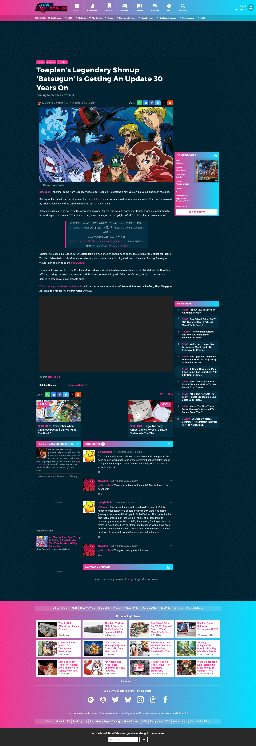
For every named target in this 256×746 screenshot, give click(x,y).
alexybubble (105, 451)
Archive (179, 608)
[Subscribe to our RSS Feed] (90, 700)
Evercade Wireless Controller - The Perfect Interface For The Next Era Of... (199, 422)
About (65, 608)
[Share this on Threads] (164, 102)
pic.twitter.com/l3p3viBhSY (109, 241)
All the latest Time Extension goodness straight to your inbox (128, 733)
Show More (127, 681)
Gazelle (179, 177)
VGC (167, 721)
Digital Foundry (112, 721)
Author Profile (47, 476)
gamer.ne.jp (54, 377)
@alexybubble (105, 485)
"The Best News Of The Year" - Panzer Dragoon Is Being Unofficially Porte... (199, 397)
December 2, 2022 (118, 245)
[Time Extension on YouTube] (103, 700)
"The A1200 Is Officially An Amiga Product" (198, 311)
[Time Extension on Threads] (152, 700)
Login (236, 9)
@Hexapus (103, 507)
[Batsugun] (106, 144)
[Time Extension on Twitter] (115, 700)
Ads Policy (166, 608)
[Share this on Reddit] (170, 102)
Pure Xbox (95, 721)
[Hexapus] (89, 489)
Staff (74, 608)
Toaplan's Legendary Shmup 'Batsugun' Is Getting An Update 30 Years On (99, 79)
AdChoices (147, 713)
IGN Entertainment (110, 713)
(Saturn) (77, 385)
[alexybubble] (89, 460)
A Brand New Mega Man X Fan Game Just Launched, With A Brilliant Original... (199, 372)
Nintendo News (132, 721)
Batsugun (45, 191)
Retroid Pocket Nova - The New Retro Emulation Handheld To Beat (198, 334)
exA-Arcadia (97, 199)
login (131, 579)
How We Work (87, 608)
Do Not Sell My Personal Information (171, 713)
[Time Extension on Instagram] (140, 700)
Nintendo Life (63, 721)
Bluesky (63, 476)
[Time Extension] (51, 7)
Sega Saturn (78, 262)
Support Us (104, 608)
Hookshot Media (83, 713)
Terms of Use (150, 608)
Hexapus (103, 480)
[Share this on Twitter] (158, 102)
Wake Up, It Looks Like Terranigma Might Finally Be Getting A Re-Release (198, 347)
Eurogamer (156, 721)
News (40, 62)
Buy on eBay (195, 211)
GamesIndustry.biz (183, 721)
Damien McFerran (54, 102)
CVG (198, 721)
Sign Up (243, 9)
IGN (145, 721)
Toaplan (62, 62)
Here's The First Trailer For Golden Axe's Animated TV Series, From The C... (198, 409)
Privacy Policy (132, 608)
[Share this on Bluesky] (145, 102)
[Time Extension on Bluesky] (128, 700)
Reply (74, 476)
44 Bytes (134, 713)
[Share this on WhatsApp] (139, 102)
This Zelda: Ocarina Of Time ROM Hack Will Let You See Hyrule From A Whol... (199, 384)
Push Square (80, 721)
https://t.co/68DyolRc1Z (81, 241)
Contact (117, 608)
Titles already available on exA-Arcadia (60, 286)
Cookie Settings (194, 608)
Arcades (51, 62)
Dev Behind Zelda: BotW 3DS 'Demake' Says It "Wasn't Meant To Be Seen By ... (199, 322)
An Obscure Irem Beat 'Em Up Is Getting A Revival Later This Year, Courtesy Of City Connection (65, 542)
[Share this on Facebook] (152, 102)
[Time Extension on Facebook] (165, 700)
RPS (206, 721)
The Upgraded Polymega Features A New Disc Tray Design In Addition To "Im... (199, 359)
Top (56, 608)
